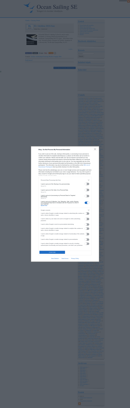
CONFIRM (52, 252)
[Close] (95, 149)
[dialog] (65, 204)
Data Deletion (55, 258)
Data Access (65, 258)
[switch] (87, 184)
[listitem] (65, 180)
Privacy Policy (75, 258)
